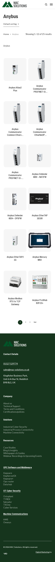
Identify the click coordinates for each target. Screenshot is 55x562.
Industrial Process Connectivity (18, 429)
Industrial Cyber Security (15, 426)
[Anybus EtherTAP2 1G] (15, 240)
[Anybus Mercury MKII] (39, 240)
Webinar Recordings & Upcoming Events (22, 456)
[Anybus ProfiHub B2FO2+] (39, 282)
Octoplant (8, 496)
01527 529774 (10, 363)
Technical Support (12, 406)
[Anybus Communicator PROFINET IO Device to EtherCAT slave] (39, 69)
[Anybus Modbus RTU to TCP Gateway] (15, 282)
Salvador (7, 502)
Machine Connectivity (13, 432)
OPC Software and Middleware (17, 467)
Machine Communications (15, 514)
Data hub (7, 484)
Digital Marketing (42, 552)
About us (7, 403)
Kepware (7, 473)
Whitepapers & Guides (14, 453)
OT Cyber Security (11, 490)
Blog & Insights (10, 450)
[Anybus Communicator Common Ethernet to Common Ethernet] (15, 112)
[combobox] (11, 24)
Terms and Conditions (13, 409)
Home (6, 34)
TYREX (6, 499)
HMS (5, 519)
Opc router (8, 481)
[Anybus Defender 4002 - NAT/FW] (39, 156)
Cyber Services (10, 507)
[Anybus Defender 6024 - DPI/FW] (15, 199)
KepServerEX (9, 476)
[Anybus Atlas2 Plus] (15, 69)
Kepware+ (8, 478)
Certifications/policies (13, 411)
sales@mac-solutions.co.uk (16, 369)
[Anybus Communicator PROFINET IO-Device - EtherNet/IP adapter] (15, 156)
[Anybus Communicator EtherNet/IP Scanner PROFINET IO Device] (39, 112)
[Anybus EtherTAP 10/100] (39, 199)
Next (35, 322)
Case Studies (9, 447)
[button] (51, 4)
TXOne (6, 504)
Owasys (7, 522)
